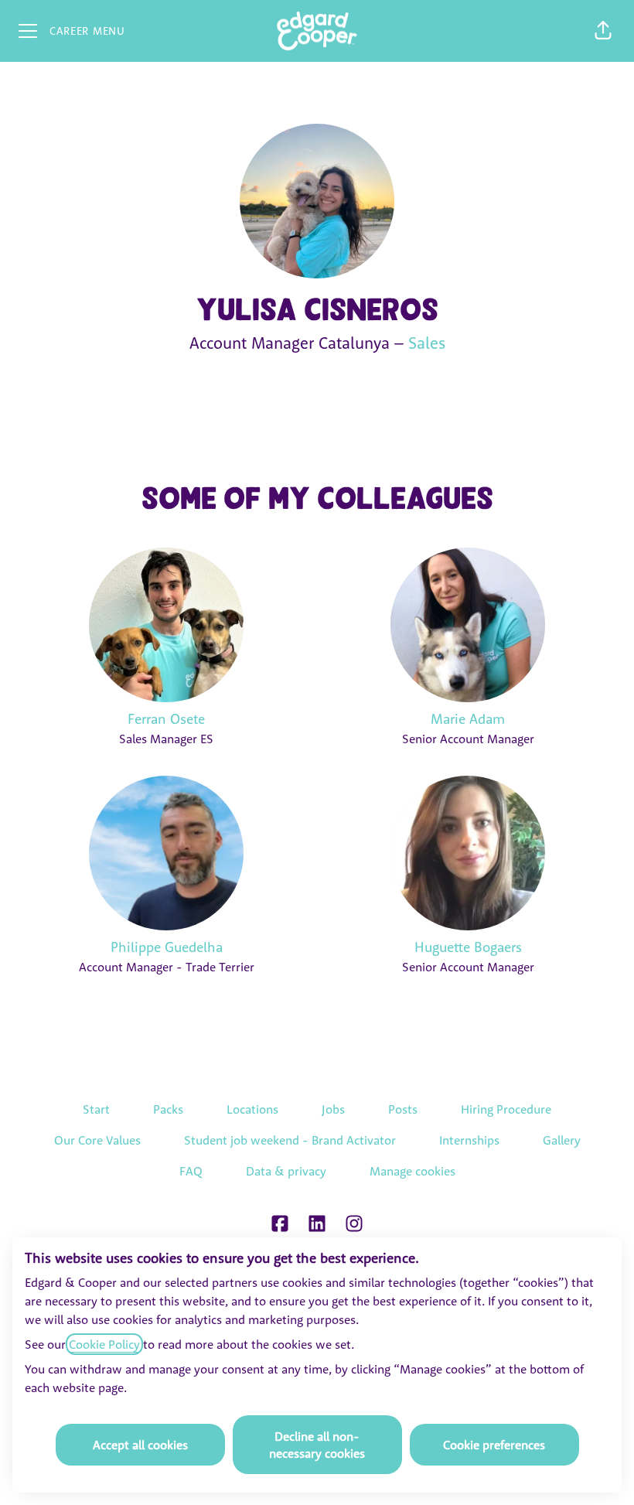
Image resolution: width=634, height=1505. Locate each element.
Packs (168, 1109)
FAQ (191, 1171)
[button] (603, 31)
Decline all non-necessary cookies (317, 1444)
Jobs (333, 1109)
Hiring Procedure (506, 1109)
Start (96, 1109)
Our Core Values (97, 1140)
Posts (403, 1109)
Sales (426, 343)
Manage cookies (412, 1171)
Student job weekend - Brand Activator (290, 1140)
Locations (252, 1109)
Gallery (562, 1140)
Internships (469, 1140)
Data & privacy (286, 1171)
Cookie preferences (494, 1444)
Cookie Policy (104, 1344)
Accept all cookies (140, 1444)
